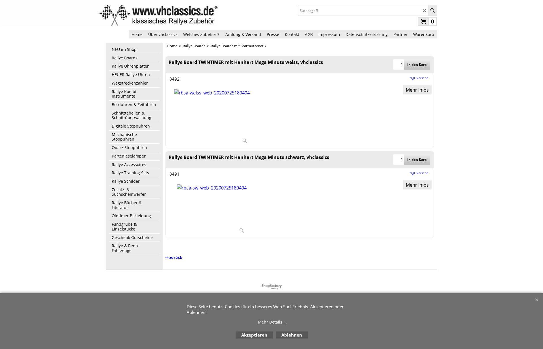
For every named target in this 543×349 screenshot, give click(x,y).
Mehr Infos (417, 90)
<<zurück (173, 257)
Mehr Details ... (272, 322)
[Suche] (432, 10)
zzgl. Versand (419, 78)
